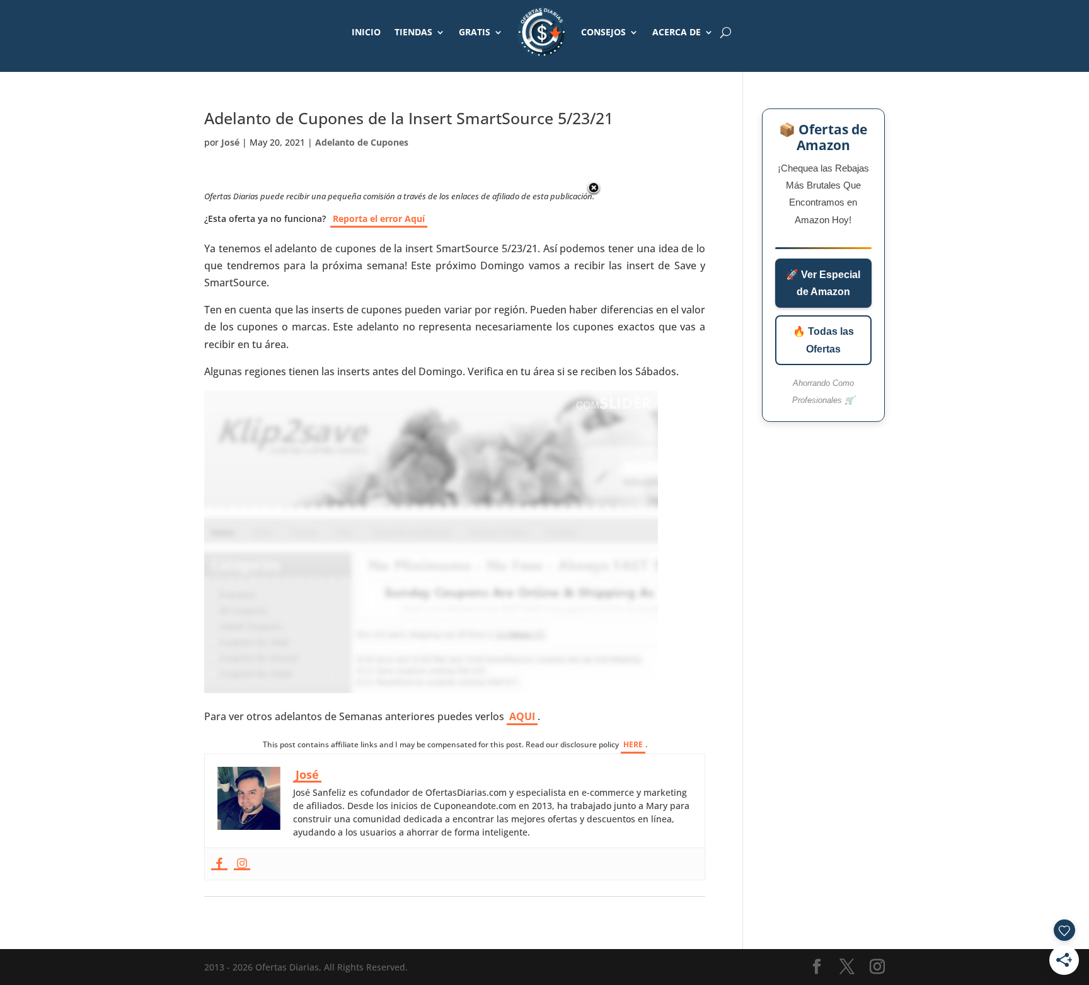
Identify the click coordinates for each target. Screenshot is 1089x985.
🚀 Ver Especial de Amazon (823, 283)
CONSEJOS (603, 32)
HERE (633, 744)
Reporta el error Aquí (379, 218)
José (230, 142)
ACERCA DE (676, 32)
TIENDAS (413, 32)
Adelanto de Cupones (361, 142)
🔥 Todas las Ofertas (823, 340)
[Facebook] (219, 864)
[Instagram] (242, 864)
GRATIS (474, 32)
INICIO (366, 32)
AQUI (522, 716)
